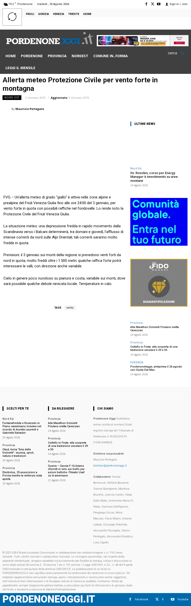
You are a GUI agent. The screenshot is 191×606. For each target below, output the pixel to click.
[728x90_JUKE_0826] (143, 45)
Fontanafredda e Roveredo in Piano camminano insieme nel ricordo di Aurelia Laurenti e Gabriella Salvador (21, 428)
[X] (152, 4)
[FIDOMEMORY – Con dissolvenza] (159, 305)
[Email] (149, 109)
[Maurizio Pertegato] (6, 109)
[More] (183, 109)
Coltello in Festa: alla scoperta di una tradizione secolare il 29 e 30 (154, 348)
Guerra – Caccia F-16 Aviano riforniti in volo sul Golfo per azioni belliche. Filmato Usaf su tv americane (66, 470)
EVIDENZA (136, 362)
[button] (178, 53)
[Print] (160, 109)
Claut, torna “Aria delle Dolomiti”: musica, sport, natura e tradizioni (18, 453)
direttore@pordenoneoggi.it (110, 465)
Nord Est (11, 97)
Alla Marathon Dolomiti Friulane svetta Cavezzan (154, 329)
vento (70, 307)
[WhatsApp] (126, 109)
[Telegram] (172, 109)
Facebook (141, 599)
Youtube (183, 599)
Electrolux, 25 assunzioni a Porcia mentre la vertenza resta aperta (22, 475)
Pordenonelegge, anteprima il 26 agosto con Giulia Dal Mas (156, 368)
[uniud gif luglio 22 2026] (159, 244)
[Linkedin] (137, 109)
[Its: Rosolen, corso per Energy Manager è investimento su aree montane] (159, 147)
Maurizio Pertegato (29, 109)
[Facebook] (146, 4)
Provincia (136, 322)
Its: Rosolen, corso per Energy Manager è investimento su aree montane (154, 177)
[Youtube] (159, 4)
